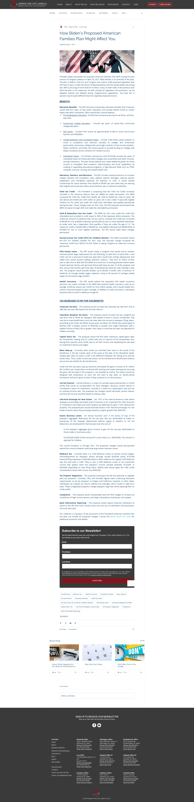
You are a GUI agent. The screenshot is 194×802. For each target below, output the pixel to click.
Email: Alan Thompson (84, 749)
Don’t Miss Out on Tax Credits (127, 665)
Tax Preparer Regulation (111, 607)
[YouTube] (99, 725)
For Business (90, 13)
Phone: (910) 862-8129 (130, 745)
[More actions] (133, 27)
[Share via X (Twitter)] (65, 623)
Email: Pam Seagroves (84, 767)
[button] (97, 4)
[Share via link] (75, 623)
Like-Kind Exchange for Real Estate (87, 607)
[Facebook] (94, 725)
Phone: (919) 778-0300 (107, 779)
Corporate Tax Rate (106, 594)
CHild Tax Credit (96, 598)
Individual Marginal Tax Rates (122, 603)
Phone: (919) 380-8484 (84, 763)
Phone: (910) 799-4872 (107, 745)
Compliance (126, 607)
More (123, 13)
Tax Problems (103, 13)
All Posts (52, 13)
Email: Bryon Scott (129, 749)
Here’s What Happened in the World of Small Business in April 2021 (64, 665)
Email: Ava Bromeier (106, 782)
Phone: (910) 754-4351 (130, 761)
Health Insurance (91, 594)
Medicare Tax (77, 594)
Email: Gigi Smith (105, 765)
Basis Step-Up (121, 594)
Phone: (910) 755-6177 (107, 761)
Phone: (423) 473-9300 (130, 779)
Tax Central (63, 13)
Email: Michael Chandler (131, 765)
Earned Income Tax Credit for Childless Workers (77, 603)
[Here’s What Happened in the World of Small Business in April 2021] (64, 652)
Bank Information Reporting (70, 611)
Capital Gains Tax (67, 607)
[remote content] (97, 557)
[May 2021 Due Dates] (97, 652)
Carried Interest (66, 598)
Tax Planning (65, 594)
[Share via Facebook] (61, 623)
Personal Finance (76, 13)
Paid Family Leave (103, 603)
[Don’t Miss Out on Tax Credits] (129, 652)
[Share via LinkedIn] (70, 623)
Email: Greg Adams (106, 749)
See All (142, 641)
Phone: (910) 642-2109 (84, 745)
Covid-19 (115, 13)
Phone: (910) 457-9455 (84, 779)
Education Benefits (81, 598)
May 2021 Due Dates (93, 664)
